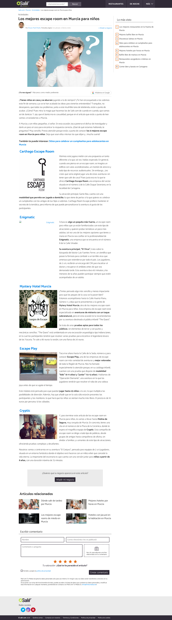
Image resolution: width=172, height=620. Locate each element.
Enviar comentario (99, 572)
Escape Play (28, 349)
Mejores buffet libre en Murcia (131, 34)
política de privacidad (44, 571)
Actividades (36, 10)
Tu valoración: (48, 565)
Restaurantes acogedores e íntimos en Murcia (135, 60)
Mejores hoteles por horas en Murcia (134, 50)
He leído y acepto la (37, 571)
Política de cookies (104, 618)
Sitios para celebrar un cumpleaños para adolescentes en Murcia (64, 143)
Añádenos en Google (102, 92)
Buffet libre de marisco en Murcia (132, 55)
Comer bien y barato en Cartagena (133, 66)
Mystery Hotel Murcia (35, 286)
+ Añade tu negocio (105, 28)
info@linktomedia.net (89, 584)
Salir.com (21, 10)
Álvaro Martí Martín (34, 28)
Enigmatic (27, 217)
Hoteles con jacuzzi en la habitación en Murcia (99, 516)
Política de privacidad (88, 618)
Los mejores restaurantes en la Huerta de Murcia (136, 28)
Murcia (28, 10)
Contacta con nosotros (52, 618)
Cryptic (25, 411)
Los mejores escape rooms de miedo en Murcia (51, 518)
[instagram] (28, 610)
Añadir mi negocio (65, 480)
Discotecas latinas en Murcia (131, 39)
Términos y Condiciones (71, 618)
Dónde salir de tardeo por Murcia (51, 502)
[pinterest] (33, 610)
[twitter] (23, 610)
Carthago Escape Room (37, 151)
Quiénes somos (38, 618)
